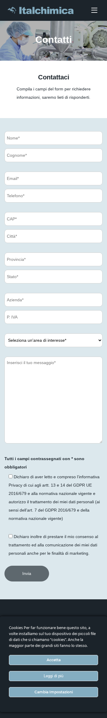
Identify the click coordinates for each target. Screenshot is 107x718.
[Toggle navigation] (94, 10)
